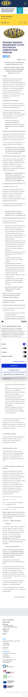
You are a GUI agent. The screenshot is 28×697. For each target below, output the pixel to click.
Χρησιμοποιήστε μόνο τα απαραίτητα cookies (14, 374)
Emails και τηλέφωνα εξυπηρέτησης (10, 626)
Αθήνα (5, 630)
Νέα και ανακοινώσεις (6, 16)
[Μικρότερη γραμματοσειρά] (19, 23)
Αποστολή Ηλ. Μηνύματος (9, 625)
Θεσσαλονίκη (6, 631)
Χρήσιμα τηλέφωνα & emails (20, 9)
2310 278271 (6, 656)
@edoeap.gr (6, 645)
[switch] (25, 348)
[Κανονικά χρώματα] (7, 23)
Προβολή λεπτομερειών (18, 361)
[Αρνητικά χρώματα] (5, 23)
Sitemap (4, 634)
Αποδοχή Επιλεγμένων (14, 370)
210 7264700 (6, 643)
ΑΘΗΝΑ (4, 639)
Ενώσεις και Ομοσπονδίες (8, 620)
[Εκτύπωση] (2, 23)
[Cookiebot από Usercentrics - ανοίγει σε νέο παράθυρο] (21, 321)
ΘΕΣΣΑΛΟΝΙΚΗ (6, 651)
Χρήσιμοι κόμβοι (6, 622)
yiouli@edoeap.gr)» (7, 591)
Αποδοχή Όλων (14, 365)
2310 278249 (6, 662)
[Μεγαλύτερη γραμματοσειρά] (25, 23)
